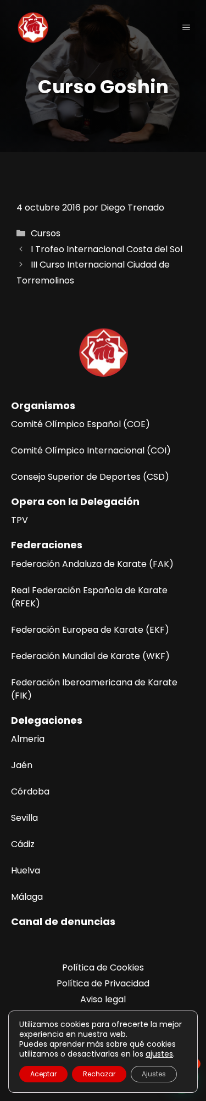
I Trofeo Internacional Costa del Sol (106, 249)
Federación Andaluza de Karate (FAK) (92, 564)
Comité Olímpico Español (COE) (80, 424)
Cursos (45, 233)
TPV (19, 520)
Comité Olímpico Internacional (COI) (91, 450)
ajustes (159, 1054)
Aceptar (43, 1074)
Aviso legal (103, 999)
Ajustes (154, 1074)
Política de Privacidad (103, 983)
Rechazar (99, 1074)
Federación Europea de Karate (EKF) (90, 629)
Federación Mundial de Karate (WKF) (90, 656)
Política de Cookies (103, 967)
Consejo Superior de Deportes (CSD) (90, 476)
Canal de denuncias (63, 921)
